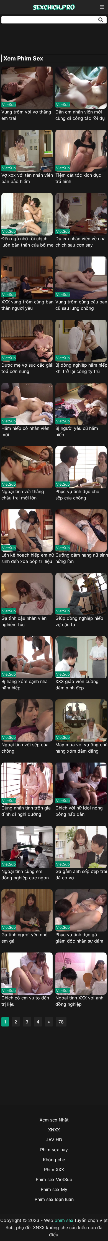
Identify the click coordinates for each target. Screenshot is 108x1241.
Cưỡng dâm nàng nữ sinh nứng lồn (81, 558)
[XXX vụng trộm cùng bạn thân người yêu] (27, 277)
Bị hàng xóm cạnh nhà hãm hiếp (24, 684)
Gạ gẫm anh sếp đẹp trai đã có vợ (81, 874)
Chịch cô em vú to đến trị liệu (25, 1001)
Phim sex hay (54, 1149)
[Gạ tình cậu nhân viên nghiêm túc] (27, 594)
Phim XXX (54, 1169)
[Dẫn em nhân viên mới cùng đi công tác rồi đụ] (81, 88)
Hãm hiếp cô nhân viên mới (25, 431)
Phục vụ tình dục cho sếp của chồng (77, 495)
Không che (54, 1159)
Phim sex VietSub (54, 1179)
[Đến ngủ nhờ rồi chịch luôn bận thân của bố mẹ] (27, 214)
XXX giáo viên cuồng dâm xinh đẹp (77, 684)
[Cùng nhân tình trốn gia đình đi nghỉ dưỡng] (27, 784)
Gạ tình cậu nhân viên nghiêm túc (24, 621)
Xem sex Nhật (54, 1120)
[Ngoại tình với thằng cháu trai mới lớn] (27, 467)
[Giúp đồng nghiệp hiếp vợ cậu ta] (81, 594)
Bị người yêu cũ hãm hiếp (76, 431)
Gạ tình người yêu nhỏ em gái (24, 938)
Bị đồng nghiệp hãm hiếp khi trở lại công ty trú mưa (81, 368)
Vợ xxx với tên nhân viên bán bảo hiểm (27, 178)
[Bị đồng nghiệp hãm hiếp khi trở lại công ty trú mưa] (81, 341)
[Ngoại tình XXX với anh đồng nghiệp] (81, 973)
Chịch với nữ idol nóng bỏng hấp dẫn (79, 811)
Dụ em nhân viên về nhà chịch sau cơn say (80, 242)
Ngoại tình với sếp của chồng (24, 748)
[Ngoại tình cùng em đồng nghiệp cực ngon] (27, 847)
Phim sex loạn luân (54, 1199)
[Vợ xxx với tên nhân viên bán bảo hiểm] (27, 151)
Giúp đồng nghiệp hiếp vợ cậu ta (79, 621)
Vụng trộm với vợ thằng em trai (26, 115)
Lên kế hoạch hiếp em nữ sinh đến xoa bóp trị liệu (27, 558)
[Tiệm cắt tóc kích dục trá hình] (81, 151)
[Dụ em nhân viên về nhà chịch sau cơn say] (81, 214)
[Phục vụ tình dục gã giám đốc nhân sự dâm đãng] (81, 910)
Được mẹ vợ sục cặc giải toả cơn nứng (27, 368)
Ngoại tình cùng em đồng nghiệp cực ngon (25, 874)
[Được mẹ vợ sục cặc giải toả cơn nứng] (27, 341)
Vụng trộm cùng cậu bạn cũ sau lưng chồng (81, 305)
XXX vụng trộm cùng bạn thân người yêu (27, 305)
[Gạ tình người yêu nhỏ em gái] (27, 910)
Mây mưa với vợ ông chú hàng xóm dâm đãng (81, 748)
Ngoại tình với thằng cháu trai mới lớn (22, 495)
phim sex (64, 1220)
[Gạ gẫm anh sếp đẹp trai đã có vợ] (81, 847)
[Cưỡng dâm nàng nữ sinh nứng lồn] (81, 530)
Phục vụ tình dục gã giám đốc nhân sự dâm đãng (79, 938)
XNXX (54, 1129)
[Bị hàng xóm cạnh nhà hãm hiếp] (27, 657)
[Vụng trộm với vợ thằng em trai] (27, 88)
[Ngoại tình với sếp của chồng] (27, 720)
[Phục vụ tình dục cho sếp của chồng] (81, 467)
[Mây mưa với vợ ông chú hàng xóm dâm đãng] (81, 720)
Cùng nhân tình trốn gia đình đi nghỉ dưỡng (26, 811)
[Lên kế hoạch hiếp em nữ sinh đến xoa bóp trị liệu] (27, 530)
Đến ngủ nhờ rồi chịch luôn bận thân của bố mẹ (27, 242)
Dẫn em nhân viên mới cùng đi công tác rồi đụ (80, 115)
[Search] (100, 19)
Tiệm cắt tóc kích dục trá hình (78, 178)
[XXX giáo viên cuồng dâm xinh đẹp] (81, 657)
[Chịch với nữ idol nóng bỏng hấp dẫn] (81, 784)
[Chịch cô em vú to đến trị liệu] (27, 973)
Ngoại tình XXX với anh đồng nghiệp (79, 1001)
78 (61, 1022)
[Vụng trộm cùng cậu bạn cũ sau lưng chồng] (81, 277)
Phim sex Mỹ (54, 1189)
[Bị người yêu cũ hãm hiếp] (81, 404)
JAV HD (54, 1139)
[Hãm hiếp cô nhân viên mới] (27, 404)
